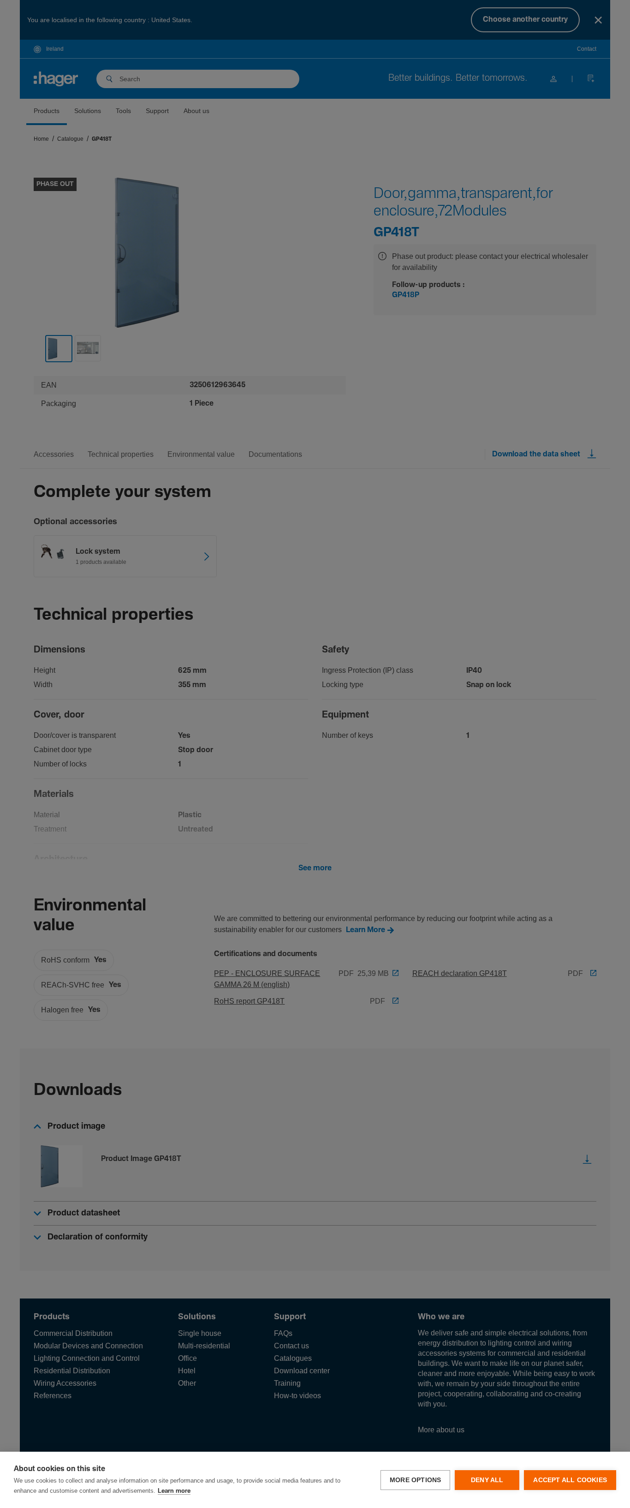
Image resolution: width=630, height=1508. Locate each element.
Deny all (487, 1480)
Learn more (174, 1491)
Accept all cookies (570, 1480)
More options (415, 1480)
